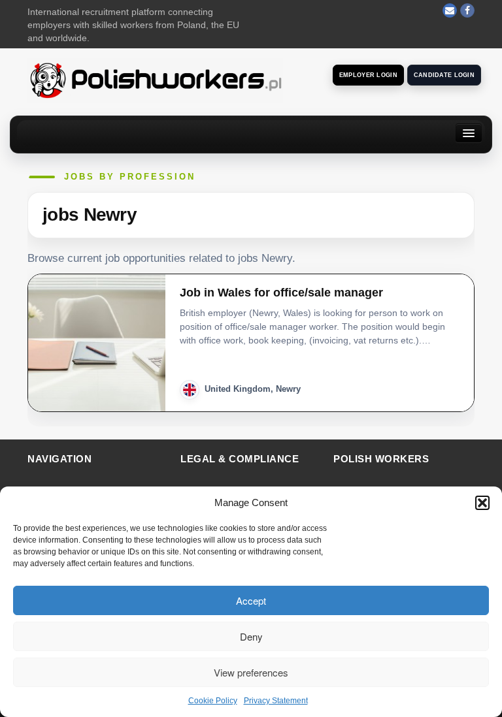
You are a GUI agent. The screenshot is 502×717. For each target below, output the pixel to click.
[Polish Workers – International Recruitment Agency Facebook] (467, 10)
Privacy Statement (276, 700)
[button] (482, 502)
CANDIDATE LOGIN (444, 75)
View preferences (251, 672)
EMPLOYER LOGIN (368, 75)
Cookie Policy (212, 700)
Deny (251, 636)
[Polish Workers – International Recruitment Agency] (155, 79)
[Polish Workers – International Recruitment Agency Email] (450, 10)
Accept (251, 600)
